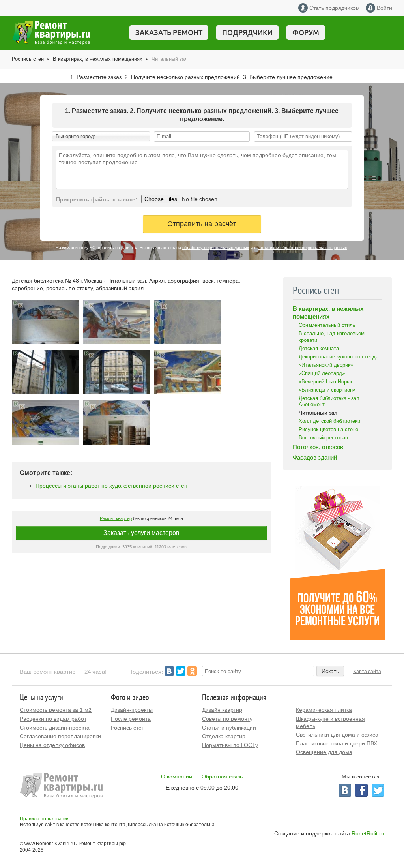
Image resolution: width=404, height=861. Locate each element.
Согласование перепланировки (60, 736)
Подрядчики (247, 32)
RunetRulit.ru (368, 833)
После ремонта (131, 719)
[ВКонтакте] (169, 671)
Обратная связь (222, 776)
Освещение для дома (324, 752)
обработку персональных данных (215, 247)
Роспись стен (28, 59)
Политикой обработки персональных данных (302, 247)
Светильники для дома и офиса (337, 735)
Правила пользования (45, 819)
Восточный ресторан (323, 438)
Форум (305, 32)
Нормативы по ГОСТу (230, 745)
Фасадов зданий (315, 457)
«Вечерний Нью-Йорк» (325, 382)
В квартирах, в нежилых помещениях (97, 59)
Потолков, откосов (318, 447)
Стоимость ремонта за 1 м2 (56, 710)
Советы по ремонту (227, 719)
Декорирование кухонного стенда (338, 357)
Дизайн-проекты (132, 710)
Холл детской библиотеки (329, 421)
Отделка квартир (223, 736)
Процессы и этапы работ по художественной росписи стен (111, 485)
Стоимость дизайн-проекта (55, 727)
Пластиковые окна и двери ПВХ (336, 743)
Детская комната (319, 348)
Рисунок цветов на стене (328, 429)
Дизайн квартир (222, 710)
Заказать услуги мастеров (141, 532)
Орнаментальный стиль (327, 325)
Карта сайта (367, 671)
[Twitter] (180, 671)
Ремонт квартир (116, 518)
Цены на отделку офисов (52, 745)
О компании (176, 776)
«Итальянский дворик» (326, 365)
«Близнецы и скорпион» (327, 390)
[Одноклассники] (192, 671)
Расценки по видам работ (53, 719)
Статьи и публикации (229, 727)
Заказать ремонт (168, 32)
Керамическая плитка (324, 710)
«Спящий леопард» (322, 373)
